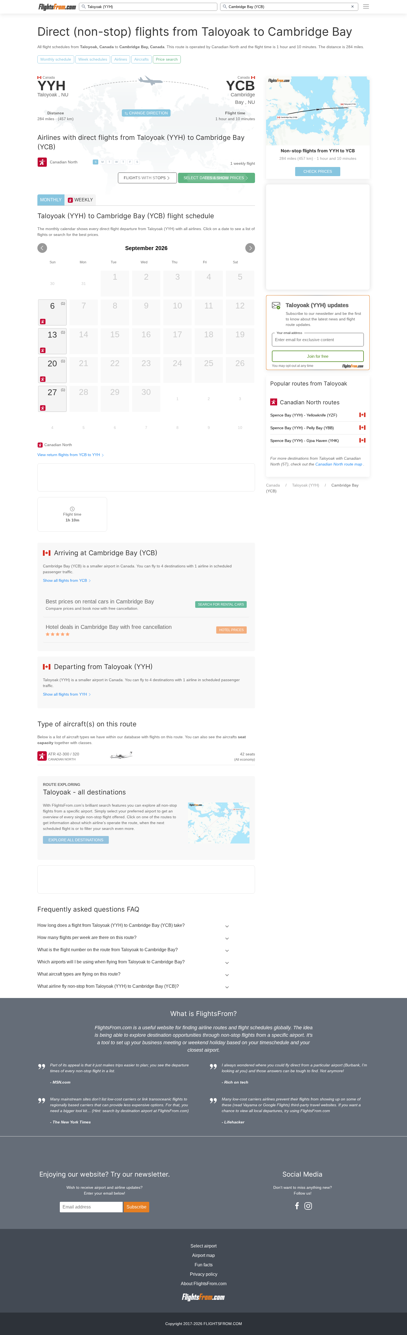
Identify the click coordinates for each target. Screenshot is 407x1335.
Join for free (317, 356)
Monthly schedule (55, 59)
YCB (240, 85)
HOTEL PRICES (231, 630)
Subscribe (136, 1207)
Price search (167, 59)
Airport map (203, 1255)
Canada (273, 485)
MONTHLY (51, 199)
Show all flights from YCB (65, 580)
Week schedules (92, 59)
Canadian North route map (339, 464)
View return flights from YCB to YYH (69, 454)
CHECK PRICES (317, 171)
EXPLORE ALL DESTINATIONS (75, 840)
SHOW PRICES (214, 178)
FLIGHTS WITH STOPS (145, 178)
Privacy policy (203, 1274)
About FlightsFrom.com (203, 1283)
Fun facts (204, 1264)
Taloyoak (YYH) (305, 485)
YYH (51, 85)
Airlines (120, 59)
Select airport (203, 1246)
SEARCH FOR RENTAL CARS (221, 604)
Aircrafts (141, 59)
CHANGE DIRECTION (148, 113)
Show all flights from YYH (65, 694)
